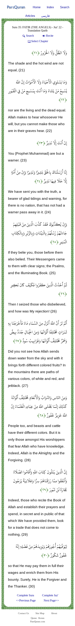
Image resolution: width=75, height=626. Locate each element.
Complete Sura (25, 595)
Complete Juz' (50, 595)
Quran (34, 618)
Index (50, 7)
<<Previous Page (26, 600)
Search (64, 7)
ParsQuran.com (37, 621)
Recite (49, 35)
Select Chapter (39, 41)
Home (37, 7)
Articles (30, 15)
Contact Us (23, 613)
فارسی (45, 15)
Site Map (39, 613)
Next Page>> (51, 600)
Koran (41, 618)
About (54, 613)
